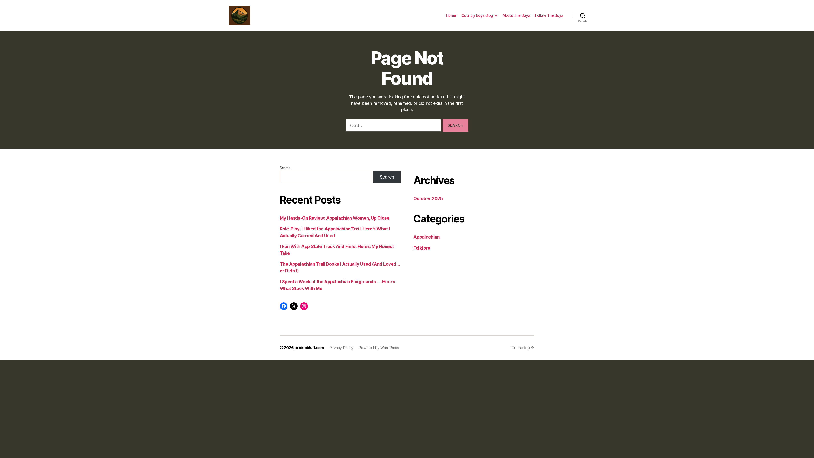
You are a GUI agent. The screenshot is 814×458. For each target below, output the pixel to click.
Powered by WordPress (378, 347)
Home (451, 15)
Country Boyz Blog (477, 15)
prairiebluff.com (309, 347)
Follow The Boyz (549, 15)
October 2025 (428, 198)
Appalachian (426, 237)
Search (285, 168)
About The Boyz (516, 15)
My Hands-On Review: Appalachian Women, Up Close (334, 218)
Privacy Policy (341, 347)
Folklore (421, 248)
